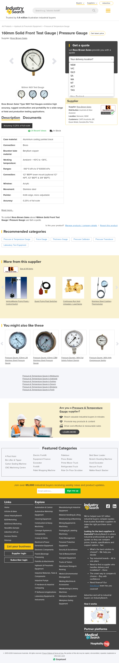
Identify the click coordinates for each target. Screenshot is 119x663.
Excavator (37, 463)
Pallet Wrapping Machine (44, 470)
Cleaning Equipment (43, 519)
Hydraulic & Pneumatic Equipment (28, 26)
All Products (7, 26)
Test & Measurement (67, 554)
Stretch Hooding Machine (100, 459)
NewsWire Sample (11, 528)
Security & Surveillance (68, 550)
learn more (69, 432)
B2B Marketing (10, 520)
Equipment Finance (42, 459)
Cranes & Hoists (41, 538)
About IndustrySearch (13, 515)
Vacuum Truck (95, 466)
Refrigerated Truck (69, 466)
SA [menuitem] (72, 75)
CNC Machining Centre (15, 467)
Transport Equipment (67, 558)
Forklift (36, 466)
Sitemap (7, 540)
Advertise (106, 3)
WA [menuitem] (72, 79)
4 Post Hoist (10, 456)
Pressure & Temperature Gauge (57, 26)
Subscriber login (18, 560)
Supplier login (19, 553)
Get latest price (97, 33)
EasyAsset (94, 585)
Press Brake (66, 459)
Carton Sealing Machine (15, 464)
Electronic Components (44, 550)
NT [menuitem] (72, 82)
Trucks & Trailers (65, 562)
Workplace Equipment (68, 596)
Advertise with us (11, 532)
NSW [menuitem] (73, 64)
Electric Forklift (39, 455)
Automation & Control (43, 507)
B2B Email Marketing (12, 524)
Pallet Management (67, 538)
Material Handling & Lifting (70, 515)
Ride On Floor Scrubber (72, 470)
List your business (19, 546)
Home (6, 507)
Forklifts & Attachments (44, 561)
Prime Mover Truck (69, 463)
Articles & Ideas (10, 511)
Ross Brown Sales (18, 38)
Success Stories (10, 536)
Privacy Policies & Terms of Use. (53, 653)
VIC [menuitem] (72, 68)
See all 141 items (26, 269)
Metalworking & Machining (70, 519)
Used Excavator (96, 463)
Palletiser (65, 455)
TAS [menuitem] (73, 90)
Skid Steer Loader (97, 455)
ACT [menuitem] (73, 86)
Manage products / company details (81, 225)
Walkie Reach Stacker (98, 470)
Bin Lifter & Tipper (13, 460)
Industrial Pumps (41, 580)
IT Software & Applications (45, 592)
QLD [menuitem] (73, 72)
